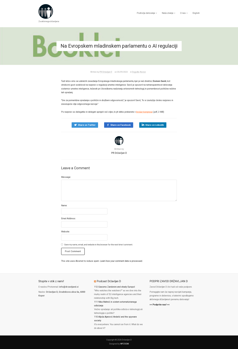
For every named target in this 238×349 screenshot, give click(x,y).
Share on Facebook (120, 125)
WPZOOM (124, 344)
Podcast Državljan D (109, 281)
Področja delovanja (146, 13)
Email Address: (68, 218)
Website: (65, 231)
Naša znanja (167, 13)
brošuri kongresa (144, 112)
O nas (183, 13)
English (196, 13)
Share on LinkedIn (154, 125)
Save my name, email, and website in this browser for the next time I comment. (98, 245)
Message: (66, 177)
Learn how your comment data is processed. (121, 261)
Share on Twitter (87, 125)
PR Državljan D (106, 72)
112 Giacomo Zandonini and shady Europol (114, 286)
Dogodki (135, 72)
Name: (64, 205)
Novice (143, 72)
